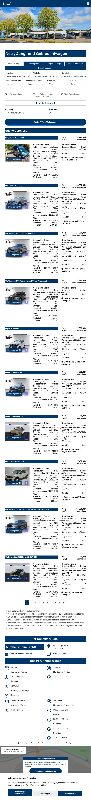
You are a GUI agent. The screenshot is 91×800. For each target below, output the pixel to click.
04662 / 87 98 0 (59, 654)
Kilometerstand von (13, 81)
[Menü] (88, 3)
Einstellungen (45, 794)
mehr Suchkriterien (45, 103)
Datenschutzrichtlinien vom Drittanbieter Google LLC (51, 764)
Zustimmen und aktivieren (45, 771)
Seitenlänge (52, 110)
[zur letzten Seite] (63, 602)
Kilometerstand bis (34, 81)
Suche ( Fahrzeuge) (45, 122)
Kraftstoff (65, 73)
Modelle (36, 73)
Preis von (51, 81)
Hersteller (9, 73)
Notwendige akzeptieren (20, 793)
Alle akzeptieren (70, 794)
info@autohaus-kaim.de (21, 654)
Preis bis (72, 81)
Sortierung (9, 110)
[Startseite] (6, 3)
